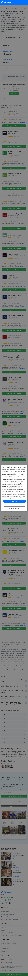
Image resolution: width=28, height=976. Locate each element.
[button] (14, 508)
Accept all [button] (14, 501)
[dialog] (14, 488)
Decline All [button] (14, 505)
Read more (20, 498)
